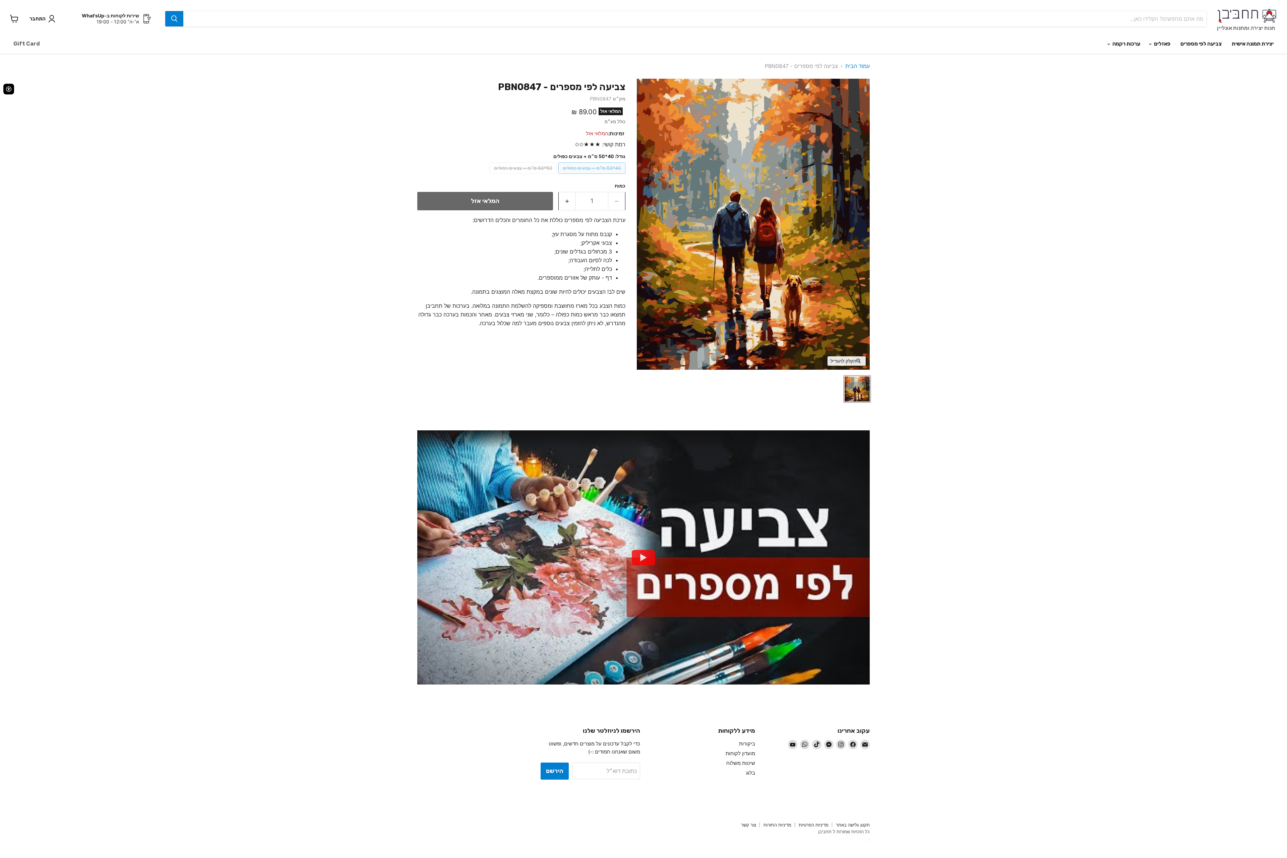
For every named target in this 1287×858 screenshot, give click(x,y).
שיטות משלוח (740, 763)
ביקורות (747, 743)
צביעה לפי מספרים (1201, 44)
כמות (620, 186)
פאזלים (1161, 44)
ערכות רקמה (1125, 44)
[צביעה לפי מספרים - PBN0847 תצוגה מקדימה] (857, 389)
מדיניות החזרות (777, 825)
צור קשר (748, 825)
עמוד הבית (857, 66)
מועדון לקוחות (740, 753)
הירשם (554, 771)
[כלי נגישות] (8, 89)
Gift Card (26, 44)
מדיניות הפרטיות (814, 825)
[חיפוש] (174, 18)
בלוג (750, 773)
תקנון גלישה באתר (853, 825)
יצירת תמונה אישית (1253, 44)
